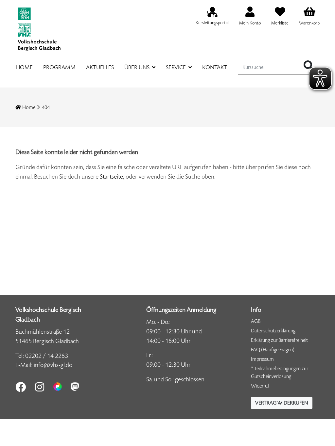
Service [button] (176, 67)
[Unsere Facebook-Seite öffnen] (20, 387)
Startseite (111, 176)
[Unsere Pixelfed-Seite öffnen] (57, 386)
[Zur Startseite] (38, 26)
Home (24, 67)
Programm (59, 67)
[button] (281, 403)
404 (46, 107)
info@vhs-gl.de (53, 365)
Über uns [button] (137, 67)
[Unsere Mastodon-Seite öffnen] (75, 386)
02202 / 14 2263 (46, 355)
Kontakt (214, 67)
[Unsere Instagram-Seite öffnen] (39, 387)
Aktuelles (100, 67)
